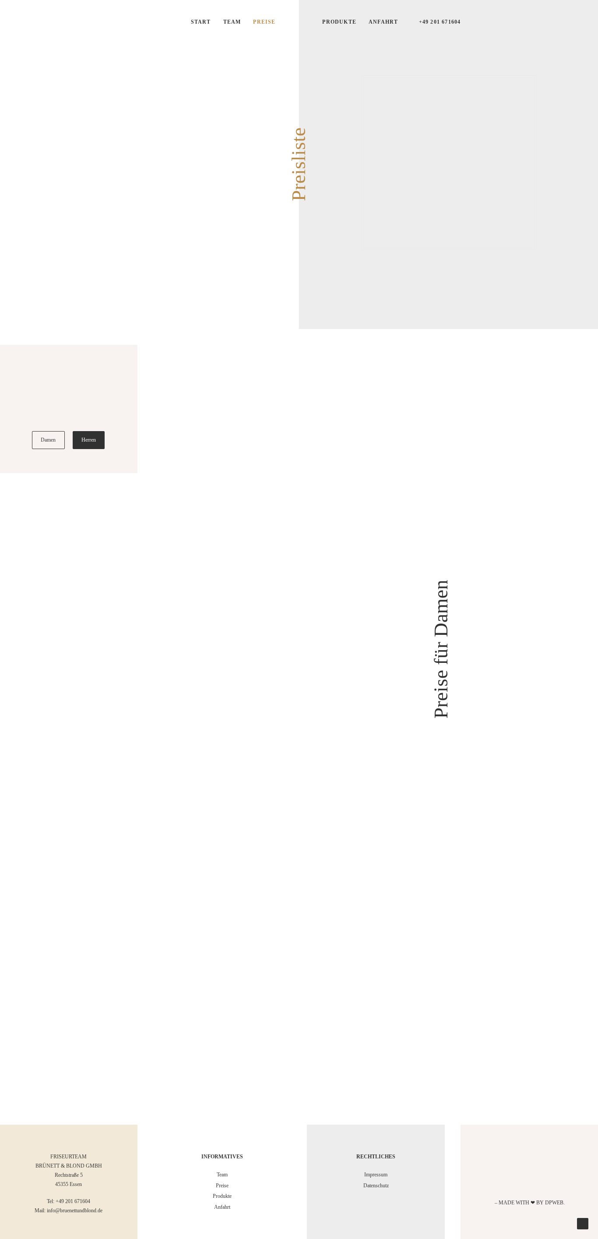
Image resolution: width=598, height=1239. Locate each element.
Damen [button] (48, 440)
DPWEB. (555, 1203)
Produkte (339, 22)
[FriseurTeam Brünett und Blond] (299, 162)
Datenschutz (376, 1185)
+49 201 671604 (440, 22)
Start (201, 22)
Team (232, 22)
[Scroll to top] (582, 1223)
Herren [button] (88, 440)
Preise (264, 22)
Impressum (375, 1175)
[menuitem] (201, 22)
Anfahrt (383, 22)
